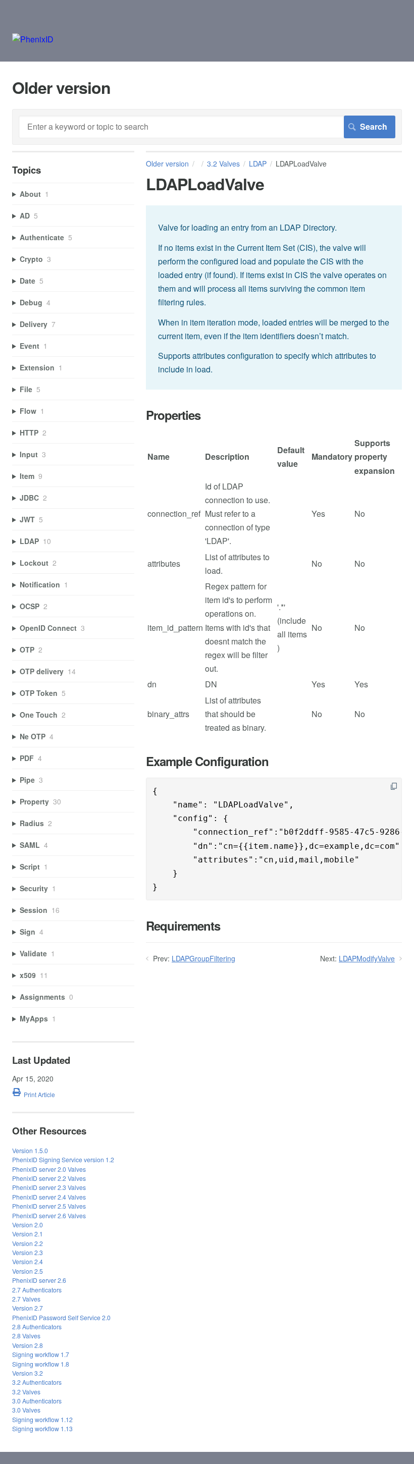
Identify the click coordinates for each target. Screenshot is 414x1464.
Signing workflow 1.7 (40, 1354)
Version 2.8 (27, 1345)
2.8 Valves (26, 1335)
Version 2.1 (27, 1233)
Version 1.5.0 (30, 1150)
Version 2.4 (27, 1261)
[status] (274, 297)
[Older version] (33, 39)
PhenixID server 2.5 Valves (49, 1206)
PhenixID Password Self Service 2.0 (61, 1317)
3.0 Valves (26, 1409)
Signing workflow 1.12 (42, 1419)
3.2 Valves (223, 163)
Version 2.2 (27, 1243)
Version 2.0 (27, 1224)
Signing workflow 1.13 (42, 1428)
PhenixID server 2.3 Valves (49, 1187)
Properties (173, 415)
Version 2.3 (27, 1252)
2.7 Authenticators (37, 1289)
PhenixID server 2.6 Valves (49, 1215)
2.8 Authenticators (37, 1326)
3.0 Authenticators (37, 1400)
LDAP (258, 163)
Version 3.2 (27, 1373)
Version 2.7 (27, 1308)
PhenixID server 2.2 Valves (49, 1178)
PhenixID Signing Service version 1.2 (63, 1159)
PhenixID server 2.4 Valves (49, 1196)
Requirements (183, 925)
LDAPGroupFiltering (203, 958)
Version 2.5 (27, 1271)
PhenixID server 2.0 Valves (49, 1169)
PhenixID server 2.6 (39, 1280)
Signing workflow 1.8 (40, 1364)
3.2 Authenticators (37, 1382)
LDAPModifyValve (367, 958)
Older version (167, 163)
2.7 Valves (26, 1298)
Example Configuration (207, 761)
